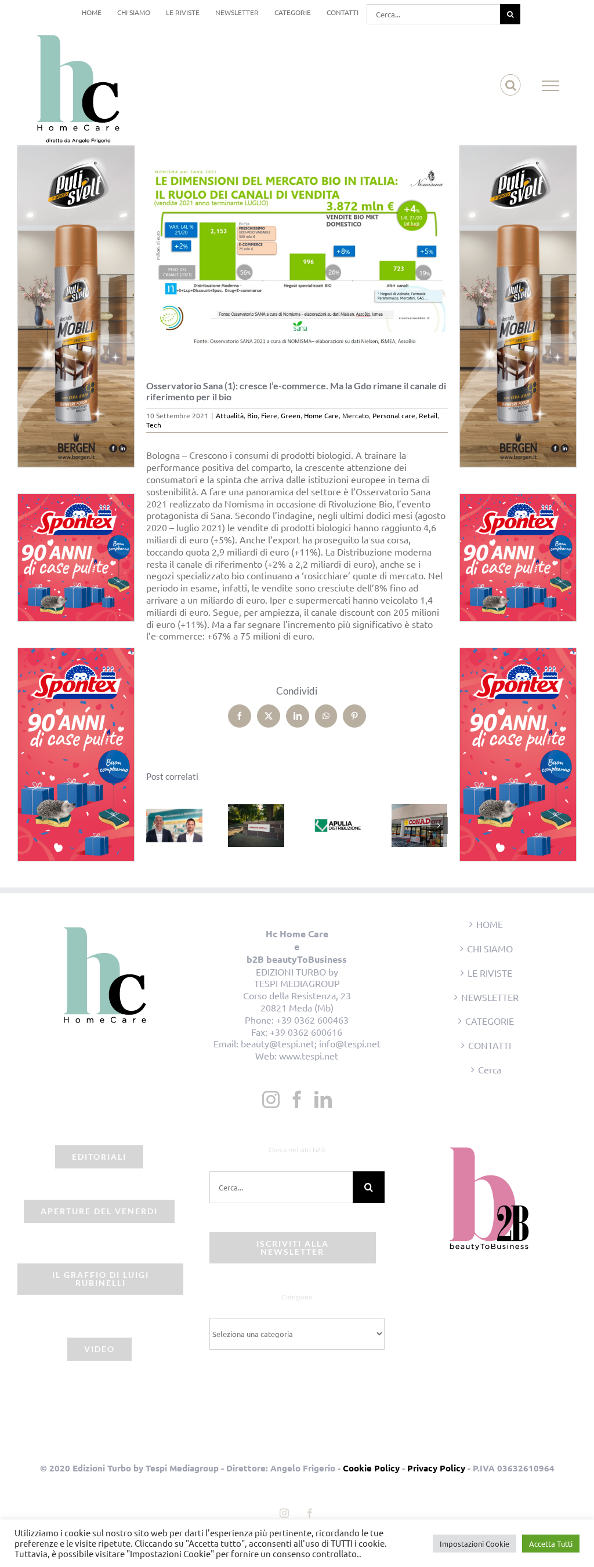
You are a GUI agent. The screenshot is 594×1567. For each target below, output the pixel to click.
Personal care (393, 415)
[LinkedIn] (323, 1099)
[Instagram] (271, 1099)
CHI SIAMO (490, 948)
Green (290, 415)
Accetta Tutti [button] (551, 1543)
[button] (155, 825)
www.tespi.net (308, 1055)
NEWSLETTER (490, 997)
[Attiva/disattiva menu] (551, 86)
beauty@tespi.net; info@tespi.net (311, 1043)
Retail (428, 415)
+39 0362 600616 (306, 1032)
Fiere (269, 415)
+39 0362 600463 (312, 1019)
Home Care (321, 415)
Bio (252, 415)
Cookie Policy (371, 1468)
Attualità (230, 415)
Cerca (489, 1069)
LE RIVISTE (490, 972)
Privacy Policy (436, 1468)
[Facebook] (297, 1099)
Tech (153, 424)
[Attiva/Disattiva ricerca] (511, 85)
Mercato (355, 415)
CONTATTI (489, 1045)
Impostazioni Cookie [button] (474, 1543)
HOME (489, 924)
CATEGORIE (489, 1021)
